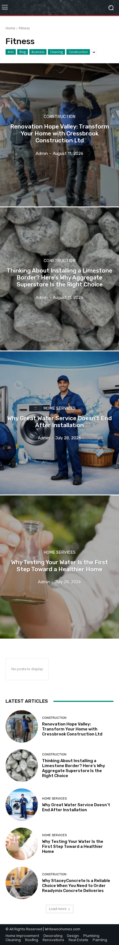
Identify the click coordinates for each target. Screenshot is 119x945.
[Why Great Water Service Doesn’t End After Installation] (59, 423)
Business (38, 52)
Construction (78, 52)
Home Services (59, 408)
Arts (11, 52)
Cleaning (56, 52)
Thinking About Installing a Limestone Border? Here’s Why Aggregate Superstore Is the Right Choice (73, 768)
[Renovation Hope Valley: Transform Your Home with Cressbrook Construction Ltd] (59, 134)
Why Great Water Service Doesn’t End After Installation (76, 807)
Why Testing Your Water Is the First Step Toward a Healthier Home (72, 846)
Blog (22, 52)
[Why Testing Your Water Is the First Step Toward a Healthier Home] (59, 567)
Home (10, 28)
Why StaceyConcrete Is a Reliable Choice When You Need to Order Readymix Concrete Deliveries (76, 885)
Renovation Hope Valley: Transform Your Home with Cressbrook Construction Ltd (72, 729)
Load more (57, 908)
